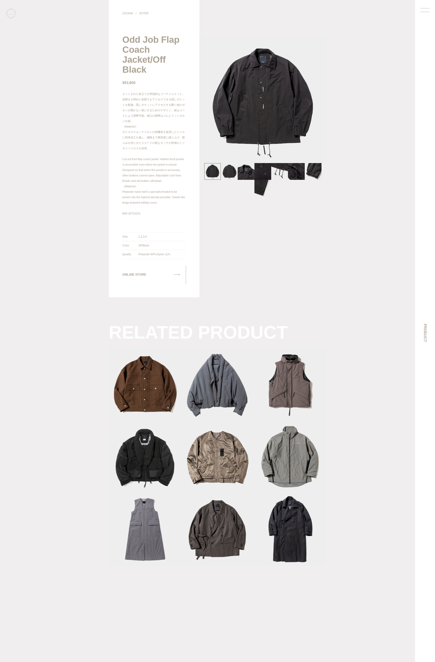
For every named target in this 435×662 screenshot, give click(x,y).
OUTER (144, 13)
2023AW (127, 13)
